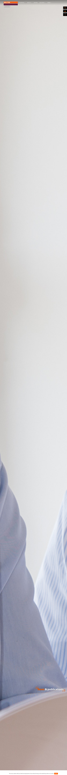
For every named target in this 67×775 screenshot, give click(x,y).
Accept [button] (56, 773)
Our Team (35, 2)
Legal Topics (41, 2)
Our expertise (21, 2)
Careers (49, 2)
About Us (29, 2)
